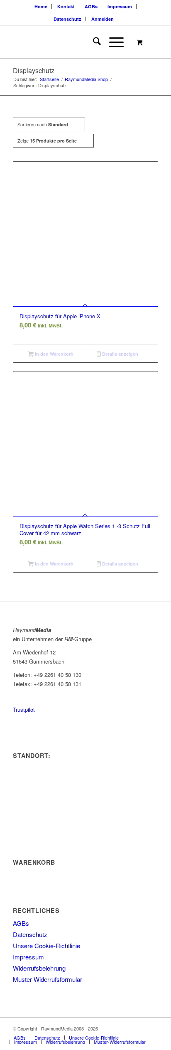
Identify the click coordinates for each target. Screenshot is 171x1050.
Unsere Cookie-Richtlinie (46, 945)
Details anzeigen (119, 354)
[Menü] (112, 42)
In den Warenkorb (53, 354)
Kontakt (66, 6)
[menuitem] (41, 6)
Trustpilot (24, 709)
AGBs (91, 6)
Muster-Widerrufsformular (47, 979)
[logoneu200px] (71, 42)
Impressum (119, 6)
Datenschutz (67, 19)
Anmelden (102, 19)
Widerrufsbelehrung (39, 968)
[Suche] (93, 42)
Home (40, 6)
